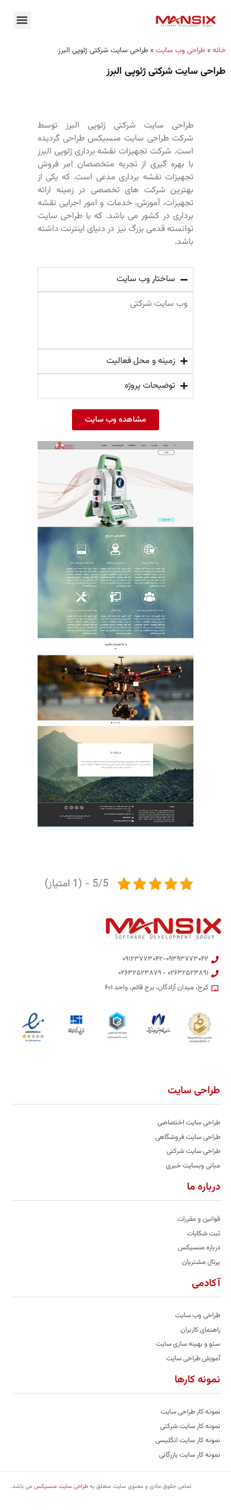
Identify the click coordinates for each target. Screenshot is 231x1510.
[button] (22, 20)
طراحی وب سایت (180, 50)
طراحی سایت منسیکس (61, 1486)
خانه (219, 50)
